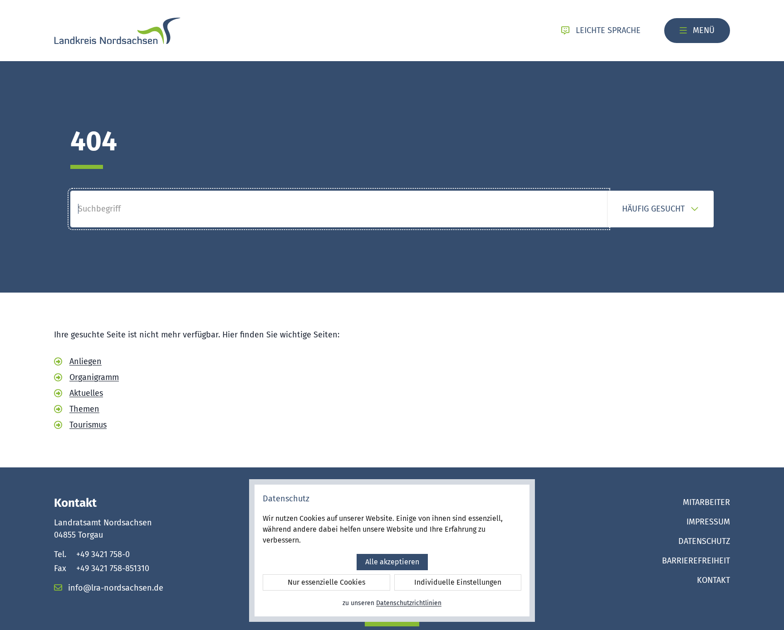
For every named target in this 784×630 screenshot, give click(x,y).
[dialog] (392, 550)
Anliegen (85, 361)
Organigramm (94, 377)
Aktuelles (86, 393)
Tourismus (88, 425)
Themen (84, 409)
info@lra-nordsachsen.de (114, 588)
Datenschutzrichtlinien (408, 603)
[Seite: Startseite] (117, 30)
